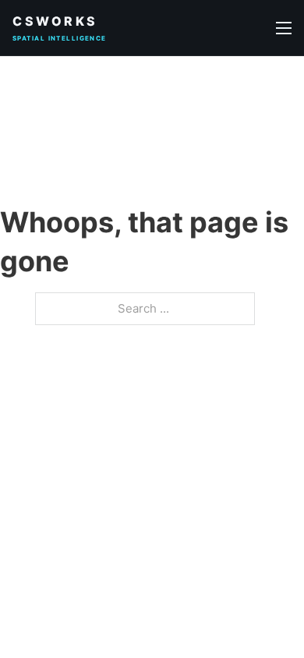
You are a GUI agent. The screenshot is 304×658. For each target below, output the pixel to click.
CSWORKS (55, 21)
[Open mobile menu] (284, 28)
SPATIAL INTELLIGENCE (59, 38)
